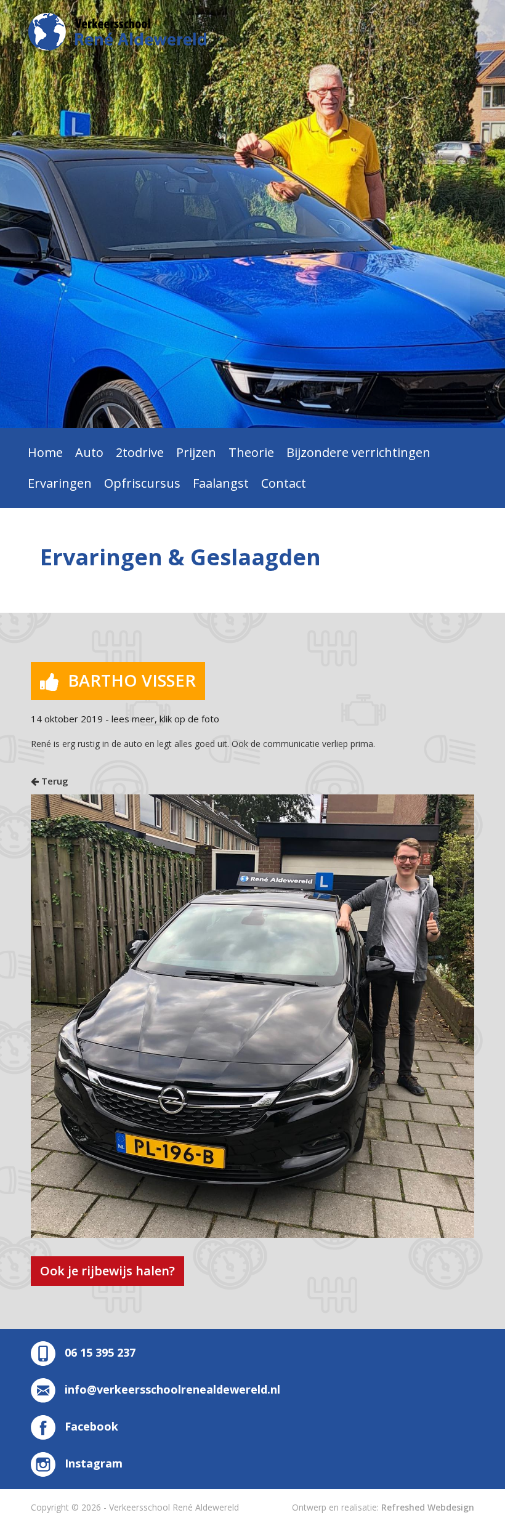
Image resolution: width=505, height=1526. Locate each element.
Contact (283, 483)
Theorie (251, 452)
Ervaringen (60, 483)
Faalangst (221, 483)
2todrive (140, 452)
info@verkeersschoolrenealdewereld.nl (172, 1389)
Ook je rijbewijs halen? (107, 1270)
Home (45, 452)
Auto (89, 452)
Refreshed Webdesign (427, 1507)
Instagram (94, 1463)
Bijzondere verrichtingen (358, 452)
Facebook (91, 1426)
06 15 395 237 (100, 1352)
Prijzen (196, 452)
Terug (53, 781)
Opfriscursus (142, 483)
